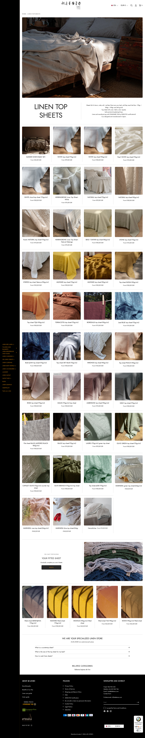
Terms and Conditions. (120, 708)
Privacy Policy (69, 686)
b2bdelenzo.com (117, 697)
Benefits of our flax (27, 690)
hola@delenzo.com (113, 691)
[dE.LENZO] (71, 5)
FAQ (66, 695)
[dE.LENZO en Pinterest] (108, 711)
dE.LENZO (89, 734)
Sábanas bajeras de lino (82, 669)
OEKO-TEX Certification (72, 698)
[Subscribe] (138, 702)
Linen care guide (27, 693)
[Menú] (142, 717)
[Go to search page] (131, 5)
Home (24, 14)
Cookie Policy (69, 704)
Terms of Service (70, 689)
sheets (51, 567)
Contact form (107, 694)
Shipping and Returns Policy (73, 692)
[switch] (138, 730)
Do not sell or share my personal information (78, 701)
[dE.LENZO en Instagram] (111, 711)
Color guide (25, 697)
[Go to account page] (136, 5)
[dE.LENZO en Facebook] (105, 711)
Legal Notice (68, 707)
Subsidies (68, 710)
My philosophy (26, 686)
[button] (114, 5)
